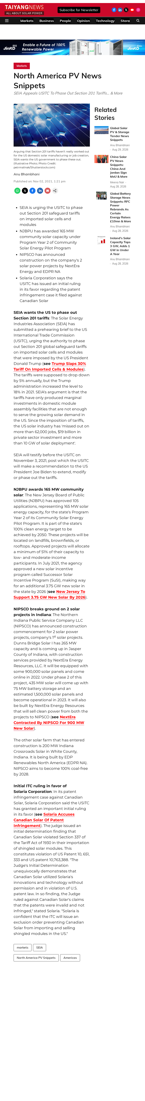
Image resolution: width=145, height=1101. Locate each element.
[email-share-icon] (48, 192)
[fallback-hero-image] (101, 130)
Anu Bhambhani (26, 174)
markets (22, 947)
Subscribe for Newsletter (78, 10)
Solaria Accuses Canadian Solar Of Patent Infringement (44, 820)
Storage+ (128, 21)
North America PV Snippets (36, 958)
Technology (105, 21)
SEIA (39, 947)
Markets (26, 21)
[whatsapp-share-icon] (17, 192)
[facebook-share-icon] (32, 192)
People (65, 21)
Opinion (83, 21)
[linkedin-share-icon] (40, 192)
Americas (70, 958)
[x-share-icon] (25, 192)
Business (46, 21)
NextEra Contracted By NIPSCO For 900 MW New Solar (49, 723)
